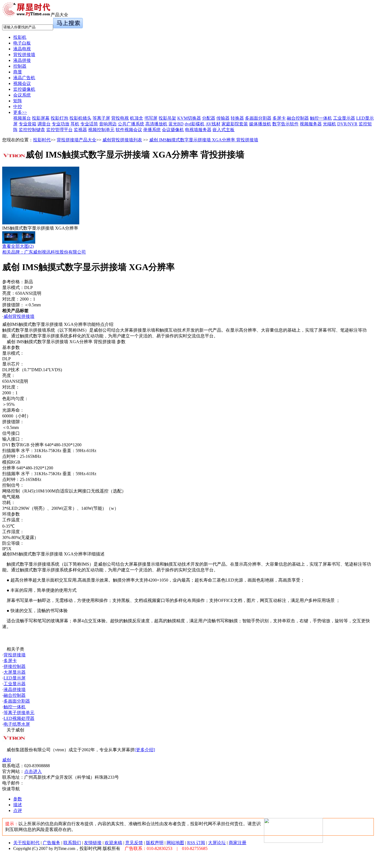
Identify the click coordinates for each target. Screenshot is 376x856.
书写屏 (150, 118)
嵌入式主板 (223, 129)
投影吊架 (167, 118)
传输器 (223, 118)
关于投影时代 (26, 842)
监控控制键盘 (32, 129)
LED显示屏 (15, 678)
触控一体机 (321, 118)
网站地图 (175, 842)
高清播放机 (156, 124)
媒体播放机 (260, 124)
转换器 (237, 118)
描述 (17, 804)
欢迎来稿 (113, 842)
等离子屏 (101, 118)
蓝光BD (176, 124)
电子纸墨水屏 (17, 724)
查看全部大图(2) (18, 246)
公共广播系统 (131, 124)
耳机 (74, 124)
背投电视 (120, 118)
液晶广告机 (24, 77)
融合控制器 (298, 118)
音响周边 (108, 124)
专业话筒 (89, 124)
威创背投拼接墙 (19, 316)
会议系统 (22, 95)
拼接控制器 (15, 666)
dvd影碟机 (195, 124)
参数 (17, 799)
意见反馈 (134, 842)
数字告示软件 (285, 124)
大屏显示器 (15, 672)
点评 (17, 810)
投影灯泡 (59, 118)
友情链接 (93, 842)
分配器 (208, 118)
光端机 (329, 124)
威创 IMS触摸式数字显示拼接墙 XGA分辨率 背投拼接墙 (203, 139)
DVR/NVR (347, 124)
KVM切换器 (189, 118)
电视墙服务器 (198, 129)
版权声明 (155, 842)
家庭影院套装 (235, 124)
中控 (17, 106)
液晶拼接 (22, 60)
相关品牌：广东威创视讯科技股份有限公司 (44, 252)
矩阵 (17, 100)
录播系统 (152, 129)
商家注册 (237, 842)
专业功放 (60, 124)
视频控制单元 (101, 129)
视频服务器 (311, 124)
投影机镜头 (80, 118)
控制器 (19, 66)
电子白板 (22, 43)
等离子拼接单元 (19, 712)
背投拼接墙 (24, 54)
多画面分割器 (258, 118)
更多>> (20, 112)
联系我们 (72, 842)
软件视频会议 (129, 129)
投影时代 (42, 139)
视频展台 (22, 118)
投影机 (19, 37)
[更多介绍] (145, 749)
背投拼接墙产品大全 (76, 139)
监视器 (80, 129)
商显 (17, 72)
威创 (6, 760)
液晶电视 (22, 48)
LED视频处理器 (19, 718)
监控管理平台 (59, 129)
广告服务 (51, 842)
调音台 (44, 124)
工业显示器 (344, 118)
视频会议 (22, 83)
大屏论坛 (217, 842)
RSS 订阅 (196, 842)
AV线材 (213, 124)
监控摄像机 (24, 89)
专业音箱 (27, 124)
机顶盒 (136, 118)
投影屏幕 (41, 118)
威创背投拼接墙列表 (122, 139)
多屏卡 (279, 118)
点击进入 (33, 771)
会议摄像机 (173, 129)
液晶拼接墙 (15, 689)
